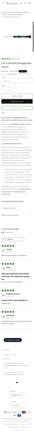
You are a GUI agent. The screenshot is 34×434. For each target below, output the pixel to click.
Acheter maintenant (17, 101)
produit (3, 77)
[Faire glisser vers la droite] (21, 56)
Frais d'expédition (12, 73)
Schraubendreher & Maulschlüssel (11, 14)
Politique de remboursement (11, 424)
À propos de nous (9, 354)
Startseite (4, 12)
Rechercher (7, 350)
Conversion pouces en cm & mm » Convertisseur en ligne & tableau (14, 373)
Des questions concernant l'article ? (12, 201)
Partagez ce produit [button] (9, 208)
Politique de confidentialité (23, 421)
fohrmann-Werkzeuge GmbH (13, 419)
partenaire (7, 359)
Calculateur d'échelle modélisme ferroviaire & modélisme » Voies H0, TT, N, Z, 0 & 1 (16, 365)
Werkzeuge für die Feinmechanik (18, 12)
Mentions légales (18, 430)
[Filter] (3, 239)
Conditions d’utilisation (26, 424)
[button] (4, 3)
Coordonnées (24, 427)
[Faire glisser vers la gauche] (13, 56)
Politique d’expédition (13, 427)
